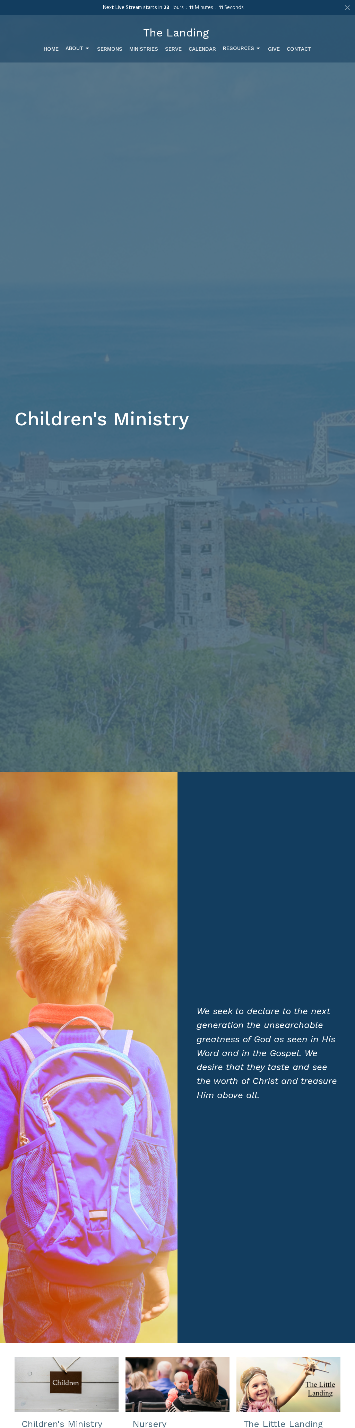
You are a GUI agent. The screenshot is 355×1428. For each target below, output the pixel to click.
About (74, 48)
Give (274, 49)
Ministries (143, 49)
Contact (299, 49)
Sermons (109, 49)
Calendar (202, 49)
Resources (238, 48)
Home (51, 49)
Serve (173, 49)
